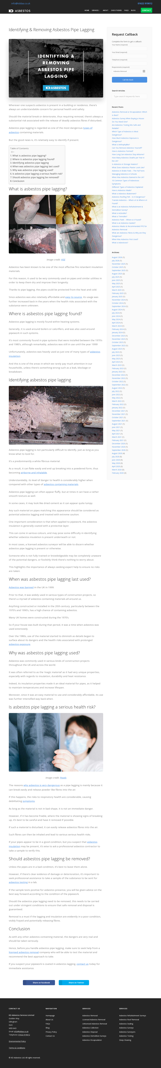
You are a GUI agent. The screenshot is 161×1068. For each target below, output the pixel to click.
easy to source (73, 297)
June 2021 (116, 427)
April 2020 (116, 466)
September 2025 (118, 270)
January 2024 (117, 332)
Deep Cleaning (125, 1040)
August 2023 (117, 349)
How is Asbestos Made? (121, 190)
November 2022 (118, 378)
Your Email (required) (119, 52)
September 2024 (118, 306)
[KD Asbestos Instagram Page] (151, 1057)
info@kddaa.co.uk (20, 3)
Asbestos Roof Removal (129, 1019)
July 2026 (115, 260)
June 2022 (116, 394)
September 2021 (118, 420)
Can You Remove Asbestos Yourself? (127, 148)
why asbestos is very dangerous (42, 785)
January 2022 (117, 407)
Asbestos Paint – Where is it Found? (126, 220)
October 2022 (117, 381)
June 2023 (116, 355)
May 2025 (116, 283)
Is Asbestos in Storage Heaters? (125, 164)
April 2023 (116, 362)
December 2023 (118, 336)
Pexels (63, 777)
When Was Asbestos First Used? (125, 239)
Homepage (50, 1015)
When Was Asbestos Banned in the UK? (128, 177)
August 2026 (117, 257)
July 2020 (115, 456)
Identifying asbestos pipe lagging (30, 162)
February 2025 (118, 293)
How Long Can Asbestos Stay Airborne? (128, 154)
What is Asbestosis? (120, 242)
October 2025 (117, 267)
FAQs (126, 10)
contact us (83, 964)
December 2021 (118, 411)
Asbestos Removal (90, 1015)
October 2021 (117, 417)
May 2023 (116, 358)
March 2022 (117, 401)
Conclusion (18, 180)
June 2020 (116, 460)
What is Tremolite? (119, 216)
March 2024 (117, 326)
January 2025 (117, 296)
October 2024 (117, 303)
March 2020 (117, 469)
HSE (63, 259)
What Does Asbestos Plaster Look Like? (128, 167)
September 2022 (118, 385)
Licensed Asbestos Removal (93, 1019)
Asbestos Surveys (126, 1028)
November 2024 (118, 300)
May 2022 (116, 398)
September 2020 (118, 450)
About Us (49, 1019)
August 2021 (117, 424)
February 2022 (118, 404)
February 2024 (118, 329)
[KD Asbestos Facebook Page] (133, 1057)
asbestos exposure (19, 644)
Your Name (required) (120, 45)
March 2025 (117, 290)
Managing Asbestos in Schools (124, 174)
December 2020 (118, 443)
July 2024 (115, 313)
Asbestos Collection (90, 1028)
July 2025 (115, 277)
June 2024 (116, 316)
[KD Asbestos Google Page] (142, 1057)
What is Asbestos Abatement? (124, 193)
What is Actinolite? (119, 213)
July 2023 (115, 352)
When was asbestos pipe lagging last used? (35, 166)
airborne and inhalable (34, 472)
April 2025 (116, 287)
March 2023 (117, 365)
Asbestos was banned (21, 587)
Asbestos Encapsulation (92, 1040)
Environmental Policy (17, 1041)
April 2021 (116, 434)
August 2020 (117, 453)
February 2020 (118, 473)
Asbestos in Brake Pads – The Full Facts (128, 171)
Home (87, 10)
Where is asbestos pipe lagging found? (33, 159)
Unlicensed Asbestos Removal (94, 1024)
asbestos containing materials (61, 484)
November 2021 (118, 414)
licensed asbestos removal (24, 952)
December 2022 (118, 375)
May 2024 (116, 319)
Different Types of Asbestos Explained (127, 187)
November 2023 (118, 339)
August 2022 (117, 388)
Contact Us (50, 1036)
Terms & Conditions (17, 1048)
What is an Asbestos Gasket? (123, 223)
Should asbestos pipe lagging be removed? (35, 177)
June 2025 (116, 280)
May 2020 (116, 463)
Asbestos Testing (126, 1036)
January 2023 (117, 371)
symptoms (29, 801)
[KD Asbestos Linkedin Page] (137, 1057)
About (105, 10)
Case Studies (116, 10)
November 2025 (118, 264)
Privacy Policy (51, 1032)
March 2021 (117, 437)
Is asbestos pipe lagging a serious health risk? (37, 173)
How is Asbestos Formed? (122, 151)
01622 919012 (145, 3)
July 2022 (115, 391)
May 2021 (116, 430)
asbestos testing (18, 882)
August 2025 (117, 273)
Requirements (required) (120, 67)
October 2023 (117, 342)
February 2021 (118, 440)
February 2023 (118, 368)
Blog (133, 10)
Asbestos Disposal (89, 1032)
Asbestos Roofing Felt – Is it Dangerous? (128, 197)
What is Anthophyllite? (121, 144)
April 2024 (116, 322)
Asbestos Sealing (126, 1024)
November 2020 (118, 447)
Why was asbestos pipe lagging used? (32, 170)
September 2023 (118, 345)
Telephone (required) (119, 60)
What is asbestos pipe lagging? (29, 155)
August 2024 (117, 309)
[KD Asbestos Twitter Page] (147, 1057)
